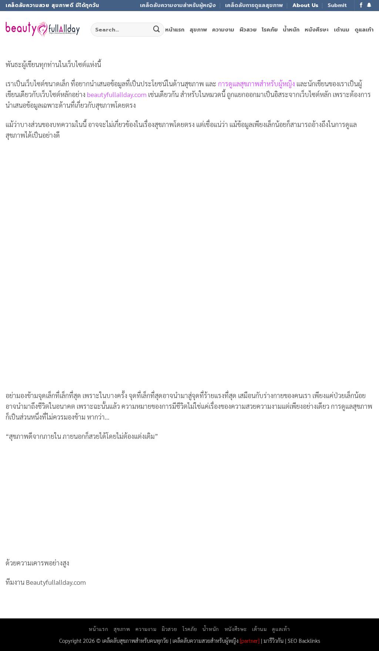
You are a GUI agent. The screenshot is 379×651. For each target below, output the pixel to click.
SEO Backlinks (304, 640)
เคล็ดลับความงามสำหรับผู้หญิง (178, 5)
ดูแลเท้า (364, 30)
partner (249, 640)
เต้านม (341, 30)
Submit (337, 5)
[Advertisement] (189, 201)
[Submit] (157, 30)
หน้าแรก (174, 30)
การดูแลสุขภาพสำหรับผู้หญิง (256, 83)
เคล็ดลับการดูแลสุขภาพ (254, 5)
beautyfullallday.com (117, 94)
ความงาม (223, 30)
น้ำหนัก (291, 30)
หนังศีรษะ (317, 30)
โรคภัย (270, 30)
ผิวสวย (247, 30)
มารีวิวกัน (274, 640)
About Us (305, 5)
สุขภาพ (198, 30)
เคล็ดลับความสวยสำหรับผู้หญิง (205, 640)
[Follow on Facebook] (361, 5)
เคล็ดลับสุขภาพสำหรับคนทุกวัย (135, 640)
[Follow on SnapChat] (369, 5)
